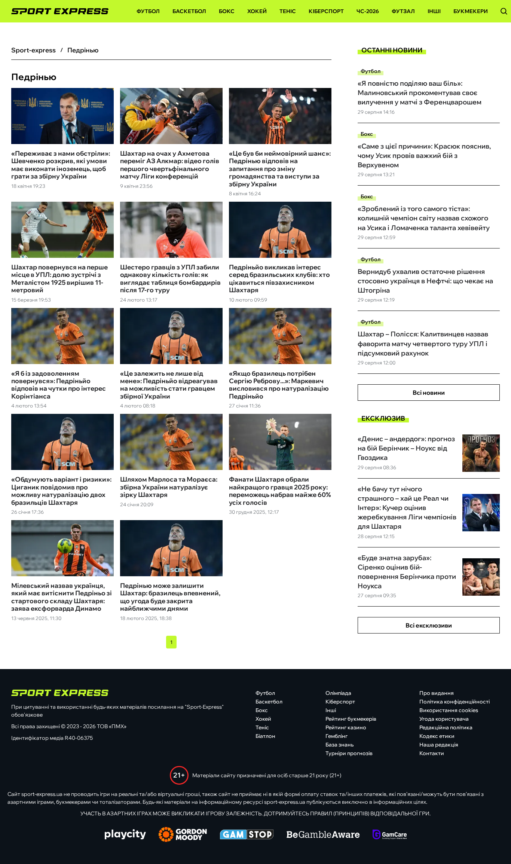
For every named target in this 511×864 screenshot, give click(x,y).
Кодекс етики (437, 736)
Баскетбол (189, 11)
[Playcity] (125, 835)
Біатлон (265, 736)
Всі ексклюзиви (429, 625)
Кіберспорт (326, 11)
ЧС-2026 (368, 11)
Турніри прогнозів (349, 753)
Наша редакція (438, 744)
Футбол (148, 11)
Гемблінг (336, 736)
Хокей (257, 11)
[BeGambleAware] (323, 835)
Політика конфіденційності (454, 701)
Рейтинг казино (345, 727)
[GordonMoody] (183, 835)
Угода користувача (444, 718)
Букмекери (470, 11)
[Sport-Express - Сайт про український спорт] (56, 11)
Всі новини (429, 392)
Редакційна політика (445, 727)
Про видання (436, 693)
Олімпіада (338, 693)
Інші (434, 11)
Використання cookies (448, 710)
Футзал (403, 11)
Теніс (287, 11)
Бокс (227, 11)
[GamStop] (247, 835)
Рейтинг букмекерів (350, 718)
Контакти (431, 753)
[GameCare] (390, 835)
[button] (504, 11)
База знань (339, 744)
